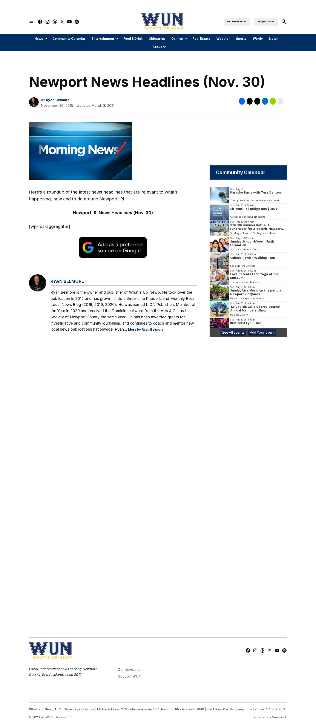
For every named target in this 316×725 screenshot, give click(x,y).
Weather (223, 38)
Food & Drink (133, 38)
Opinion (177, 38)
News (38, 38)
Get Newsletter (236, 21)
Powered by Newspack (270, 717)
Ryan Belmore (58, 100)
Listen (274, 38)
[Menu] (31, 21)
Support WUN (266, 21)
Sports (241, 38)
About (157, 47)
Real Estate (201, 38)
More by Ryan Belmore (146, 329)
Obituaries (157, 38)
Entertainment (103, 38)
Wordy (258, 38)
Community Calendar (68, 38)
